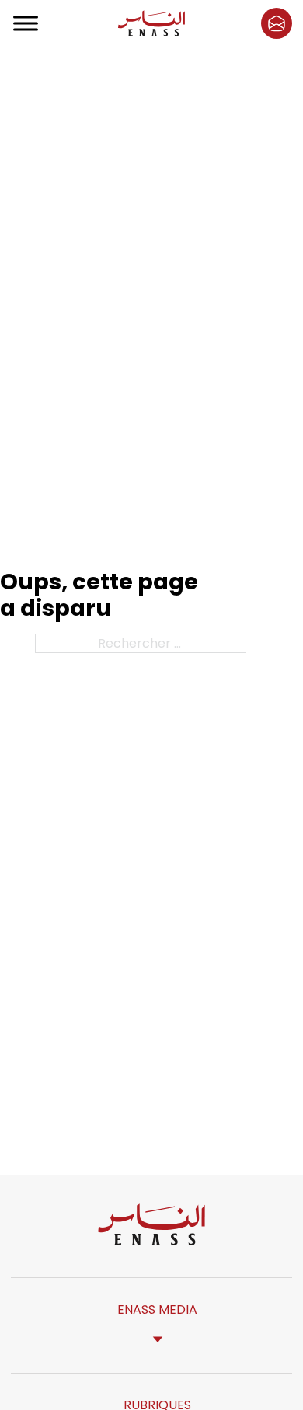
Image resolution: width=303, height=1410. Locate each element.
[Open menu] (26, 23)
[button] (276, 23)
